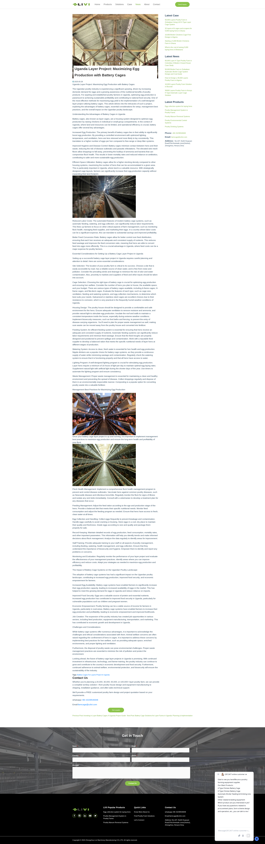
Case (129, 4)
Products (108, 4)
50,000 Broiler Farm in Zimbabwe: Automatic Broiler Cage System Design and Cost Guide (177, 71)
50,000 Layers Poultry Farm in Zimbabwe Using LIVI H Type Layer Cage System (178, 22)
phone (134, 755)
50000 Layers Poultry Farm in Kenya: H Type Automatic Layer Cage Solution (178, 93)
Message (75, 765)
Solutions (119, 4)
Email (134, 746)
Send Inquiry (182, 4)
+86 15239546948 (179, 133)
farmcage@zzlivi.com (179, 137)
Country (75, 755)
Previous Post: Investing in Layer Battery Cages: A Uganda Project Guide (99, 716)
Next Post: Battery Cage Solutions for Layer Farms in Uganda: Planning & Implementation (160, 716)
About (146, 4)
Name (75, 746)
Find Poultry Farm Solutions (144, 816)
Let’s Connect (139, 820)
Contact (156, 4)
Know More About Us (142, 812)
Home (97, 4)
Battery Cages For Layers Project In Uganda (93, 675)
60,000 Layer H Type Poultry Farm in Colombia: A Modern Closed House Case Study (178, 63)
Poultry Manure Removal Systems (177, 116)
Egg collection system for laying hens (178, 106)
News (138, 4)
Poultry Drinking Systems (174, 126)
